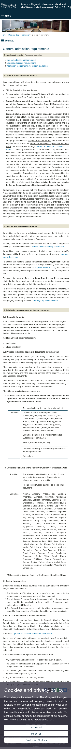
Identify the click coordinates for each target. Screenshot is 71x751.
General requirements (13, 55)
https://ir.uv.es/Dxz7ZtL (45, 268)
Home (4, 35)
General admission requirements (21, 60)
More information (37, 719)
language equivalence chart (45, 300)
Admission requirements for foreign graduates (27, 66)
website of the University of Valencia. (48, 247)
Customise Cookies (36, 740)
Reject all (36, 733)
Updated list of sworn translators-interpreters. (32, 634)
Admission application (33, 55)
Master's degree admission (19, 35)
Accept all (36, 727)
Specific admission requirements (21, 63)
